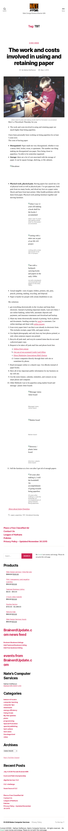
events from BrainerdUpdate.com (18, 660)
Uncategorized (9, 734)
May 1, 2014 (45, 70)
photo (6, 718)
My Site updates (10, 716)
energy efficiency (10, 710)
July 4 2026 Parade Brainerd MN (16, 772)
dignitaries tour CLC (11, 780)
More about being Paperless (19, 509)
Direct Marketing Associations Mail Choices (30, 355)
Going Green (34, 43)
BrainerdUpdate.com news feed (18, 632)
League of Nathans (13, 534)
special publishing (10, 726)
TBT (23, 515)
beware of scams (10, 699)
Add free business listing (13, 648)
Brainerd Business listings (13, 642)
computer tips (9, 705)
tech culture (8, 729)
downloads (8, 707)
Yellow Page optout (21, 349)
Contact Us (9, 531)
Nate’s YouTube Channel (11, 758)
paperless (18, 515)
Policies (7, 538)
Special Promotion (11, 724)
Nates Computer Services (19, 822)
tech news (7, 732)
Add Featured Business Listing (15, 645)
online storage (39, 324)
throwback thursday (32, 515)
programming (9, 721)
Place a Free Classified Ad (16, 528)
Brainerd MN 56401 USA (12, 686)
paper (13, 515)
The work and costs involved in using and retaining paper (34, 56)
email (40, 321)
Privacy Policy (37, 822)
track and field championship (15, 776)
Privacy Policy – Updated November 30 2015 (25, 541)
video (6, 737)
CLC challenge (9, 784)
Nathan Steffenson (30, 70)
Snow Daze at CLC (10, 788)
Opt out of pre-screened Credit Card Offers (30, 352)
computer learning (11, 702)
